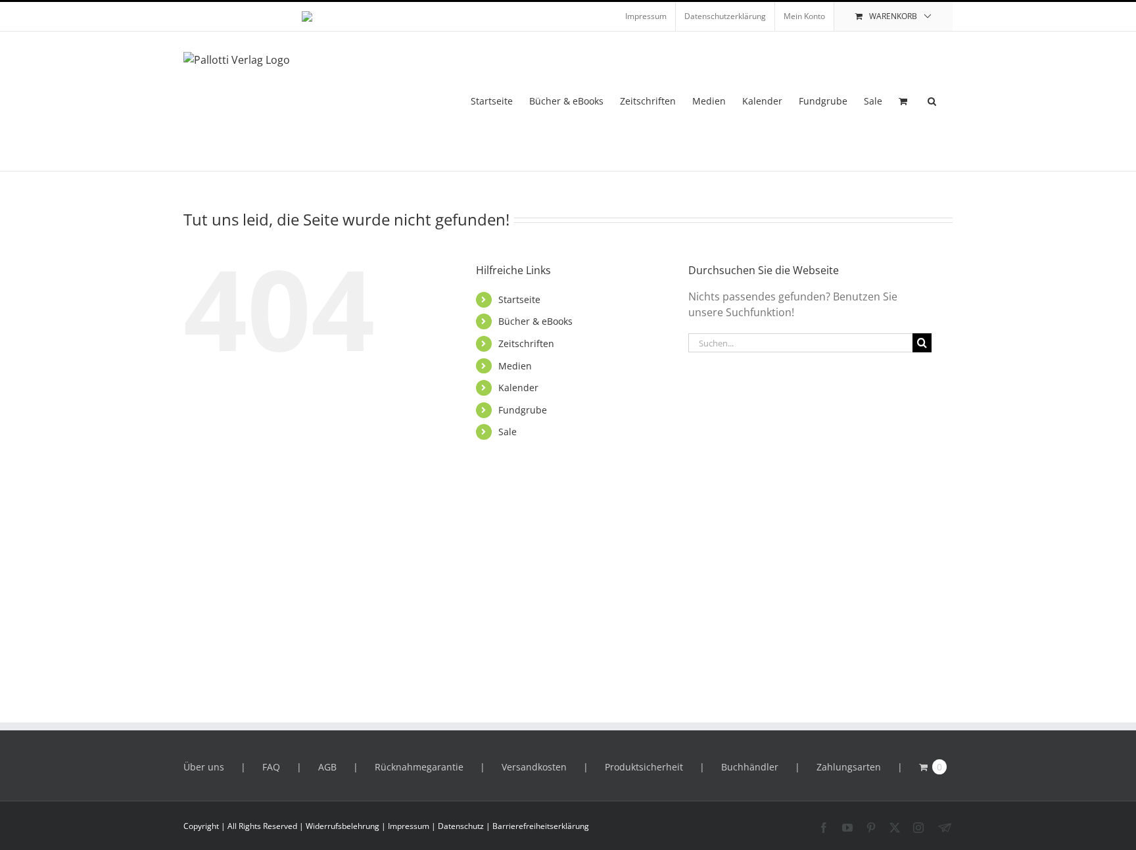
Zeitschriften (526, 343)
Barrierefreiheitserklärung (540, 826)
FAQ (271, 767)
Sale (507, 431)
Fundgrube (522, 410)
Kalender (518, 387)
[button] (932, 101)
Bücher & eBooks (535, 321)
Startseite (519, 299)
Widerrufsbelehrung (342, 826)
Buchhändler (749, 767)
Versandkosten (534, 767)
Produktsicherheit (644, 767)
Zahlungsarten (848, 767)
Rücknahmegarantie (419, 767)
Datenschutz (461, 826)
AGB (327, 767)
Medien (515, 366)
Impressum (408, 826)
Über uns (203, 767)
